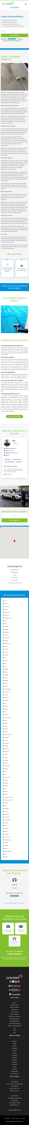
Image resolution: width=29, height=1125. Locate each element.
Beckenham (14, 1041)
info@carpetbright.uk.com (14, 583)
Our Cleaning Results (14, 1021)
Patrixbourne (6, 751)
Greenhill (6, 694)
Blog (14, 1032)
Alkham (5, 603)
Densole (5, 660)
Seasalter (6, 791)
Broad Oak (6, 626)
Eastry (5, 666)
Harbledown (6, 697)
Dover (5, 663)
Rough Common (7, 777)
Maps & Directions (14, 1090)
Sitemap (23, 1118)
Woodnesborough (7, 851)
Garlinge (6, 686)
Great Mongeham (7, 689)
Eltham (14, 1053)
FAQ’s (14, 1030)
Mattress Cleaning (14, 1014)
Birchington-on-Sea (8, 618)
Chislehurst (14, 1048)
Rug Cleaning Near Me (14, 1023)
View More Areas (14, 1073)
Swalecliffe (6, 808)
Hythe (5, 711)
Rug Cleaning (14, 1009)
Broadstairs (6, 629)
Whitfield (6, 842)
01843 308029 (14, 7)
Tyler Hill (6, 822)
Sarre (5, 788)
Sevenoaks (14, 1064)
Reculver (6, 763)
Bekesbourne (7, 606)
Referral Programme (14, 1019)
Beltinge (5, 609)
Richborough (6, 765)
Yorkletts (6, 856)
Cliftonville (6, 654)
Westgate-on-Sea (7, 839)
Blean (5, 620)
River (5, 774)
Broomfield (6, 632)
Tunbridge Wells (14, 1071)
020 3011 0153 (16, 1088)
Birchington (6, 615)
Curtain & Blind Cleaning (9, 461)
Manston (6, 728)
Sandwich (6, 785)
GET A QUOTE (14, 35)
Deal (5, 657)
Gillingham (14, 1055)
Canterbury (6, 635)
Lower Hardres (7, 717)
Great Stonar (6, 691)
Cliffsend (6, 652)
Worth (5, 854)
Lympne (5, 726)
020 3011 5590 (16, 1102)
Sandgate (6, 783)
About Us (14, 1002)
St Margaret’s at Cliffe (8, 797)
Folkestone (6, 680)
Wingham (6, 848)
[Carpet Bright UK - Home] (8, 3)
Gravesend (14, 1057)
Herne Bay (6, 706)
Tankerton (6, 811)
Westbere (6, 831)
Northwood (6, 748)
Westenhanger (7, 837)
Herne (5, 703)
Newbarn (6, 740)
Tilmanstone (6, 817)
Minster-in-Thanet (7, 734)
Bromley (14, 1046)
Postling (5, 757)
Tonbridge (14, 1069)
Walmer (5, 825)
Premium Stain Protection (14, 1016)
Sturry (5, 805)
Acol (5, 600)
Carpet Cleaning (8, 459)
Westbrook (6, 834)
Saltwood (6, 780)
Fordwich (6, 683)
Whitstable (6, 845)
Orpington (14, 1062)
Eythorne (6, 677)
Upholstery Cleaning (17, 459)
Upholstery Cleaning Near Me (14, 1025)
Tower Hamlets (7, 820)
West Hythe (6, 828)
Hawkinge (6, 700)
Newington (6, 746)
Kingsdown (6, 714)
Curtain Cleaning (14, 1012)
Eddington (6, 669)
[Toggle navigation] (25, 4)
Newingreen (6, 743)
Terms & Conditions (15, 1118)
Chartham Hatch (7, 643)
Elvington (6, 672)
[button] (5, 903)
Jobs (14, 1028)
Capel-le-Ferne (7, 637)
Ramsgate (6, 760)
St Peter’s (6, 802)
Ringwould (6, 768)
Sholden (5, 794)
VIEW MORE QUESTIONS (14, 416)
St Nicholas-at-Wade (8, 800)
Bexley (14, 1043)
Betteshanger (7, 612)
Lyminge (5, 723)
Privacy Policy (7, 1118)
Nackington (6, 737)
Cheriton (6, 646)
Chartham (6, 640)
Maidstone (14, 1059)
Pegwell (5, 754)
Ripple (5, 771)
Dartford (14, 1050)
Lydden (5, 720)
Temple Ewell (6, 814)
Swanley (14, 1066)
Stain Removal (19, 461)
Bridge (5, 623)
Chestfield (6, 649)
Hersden (6, 709)
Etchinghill (6, 674)
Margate (6, 731)
